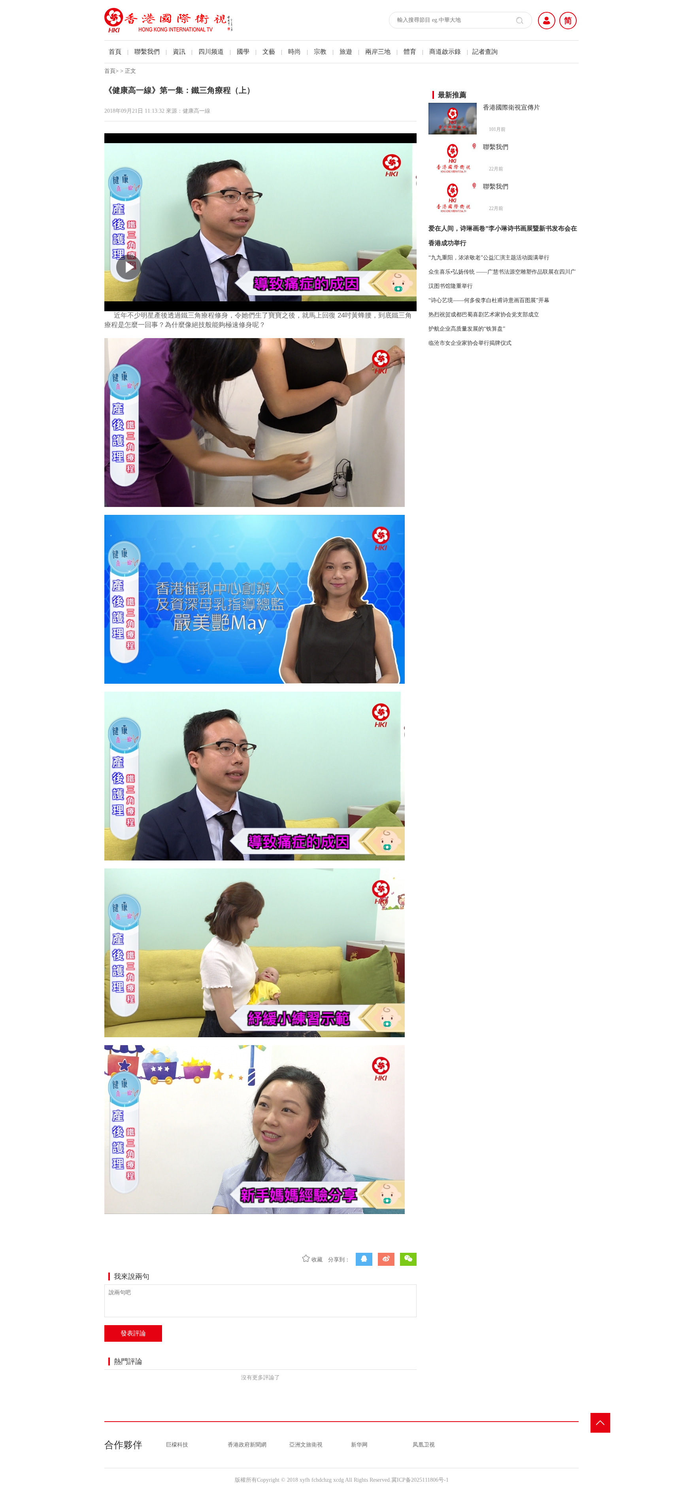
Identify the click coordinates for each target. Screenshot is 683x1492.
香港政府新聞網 (247, 1445)
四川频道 (211, 51)
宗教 (320, 51)
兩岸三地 (378, 51)
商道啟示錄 (445, 51)
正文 (130, 71)
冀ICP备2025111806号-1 (420, 1480)
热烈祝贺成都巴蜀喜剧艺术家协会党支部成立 (483, 315)
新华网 (359, 1445)
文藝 (268, 51)
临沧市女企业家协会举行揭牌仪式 (469, 343)
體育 (410, 51)
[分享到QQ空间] (364, 1259)
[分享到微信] (408, 1259)
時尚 (294, 51)
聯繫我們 (147, 51)
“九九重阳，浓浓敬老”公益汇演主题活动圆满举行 (488, 258)
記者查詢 (485, 51)
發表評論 (133, 1333)
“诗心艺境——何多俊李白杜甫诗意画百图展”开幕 (488, 300)
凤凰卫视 (424, 1445)
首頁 (115, 51)
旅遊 (346, 51)
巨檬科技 (177, 1445)
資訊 (179, 51)
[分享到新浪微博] (386, 1259)
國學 (243, 51)
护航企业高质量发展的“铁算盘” (466, 329)
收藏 (316, 1260)
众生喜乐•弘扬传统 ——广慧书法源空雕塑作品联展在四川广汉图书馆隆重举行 (502, 279)
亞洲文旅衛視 (306, 1445)
